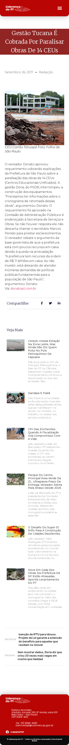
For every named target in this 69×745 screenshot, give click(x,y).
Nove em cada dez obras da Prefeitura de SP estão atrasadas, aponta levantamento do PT (44, 576)
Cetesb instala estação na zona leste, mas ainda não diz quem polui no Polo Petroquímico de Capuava (44, 349)
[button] (59, 8)
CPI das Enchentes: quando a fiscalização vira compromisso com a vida (44, 433)
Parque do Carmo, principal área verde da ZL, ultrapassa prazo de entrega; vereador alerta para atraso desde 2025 (45, 481)
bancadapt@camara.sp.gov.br (34, 725)
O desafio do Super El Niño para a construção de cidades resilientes (44, 531)
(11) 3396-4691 (29, 723)
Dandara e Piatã (39, 393)
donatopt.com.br (23, 288)
